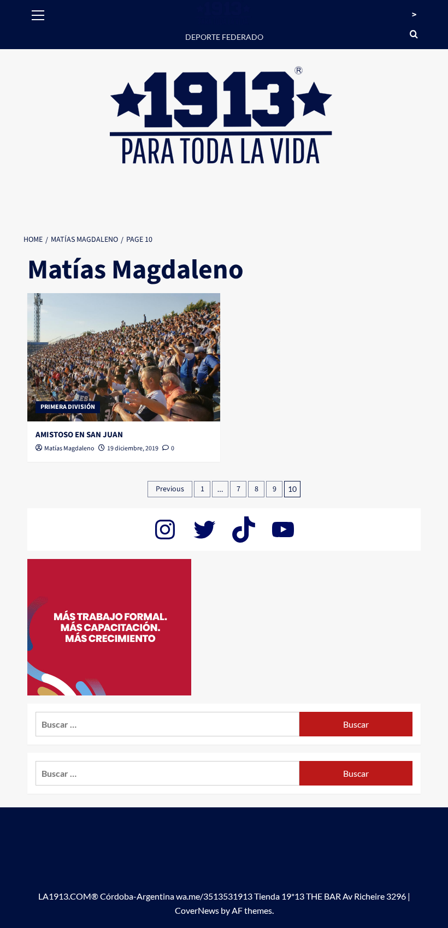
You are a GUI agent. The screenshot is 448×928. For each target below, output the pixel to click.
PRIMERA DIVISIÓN (67, 407)
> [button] (414, 15)
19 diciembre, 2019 (132, 448)
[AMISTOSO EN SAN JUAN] (123, 357)
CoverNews (197, 910)
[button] (38, 13)
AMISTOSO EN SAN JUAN (79, 435)
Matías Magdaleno (69, 448)
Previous (170, 489)
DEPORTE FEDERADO (224, 36)
